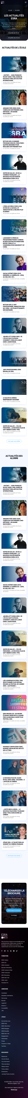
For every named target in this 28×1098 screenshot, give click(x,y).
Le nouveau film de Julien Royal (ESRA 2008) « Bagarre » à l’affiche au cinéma (14, 779)
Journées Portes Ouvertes (8, 1074)
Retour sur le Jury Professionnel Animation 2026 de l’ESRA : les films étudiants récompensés (14, 307)
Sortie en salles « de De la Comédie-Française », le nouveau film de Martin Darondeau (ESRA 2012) (12, 175)
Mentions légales (12, 1083)
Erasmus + (4, 1005)
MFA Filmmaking (5, 975)
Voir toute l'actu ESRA (14, 441)
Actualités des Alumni (14, 37)
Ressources (4, 1056)
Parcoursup (4, 998)
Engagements (4, 1036)
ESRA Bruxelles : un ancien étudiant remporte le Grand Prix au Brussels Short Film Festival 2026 (13, 716)
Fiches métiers (5, 1069)
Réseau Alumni (5, 1066)
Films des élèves (6, 1064)
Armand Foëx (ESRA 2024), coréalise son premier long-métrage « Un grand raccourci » (13, 110)
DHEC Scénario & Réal (6, 970)
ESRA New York (5, 977)
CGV (19, 1083)
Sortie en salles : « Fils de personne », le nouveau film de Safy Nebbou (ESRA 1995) (14, 428)
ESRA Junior (4, 980)
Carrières (3, 1046)
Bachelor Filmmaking (6, 967)
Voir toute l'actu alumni (14, 855)
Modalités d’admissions (7, 995)
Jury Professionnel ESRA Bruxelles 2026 (12, 370)
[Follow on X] (8, 951)
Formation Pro (4, 982)
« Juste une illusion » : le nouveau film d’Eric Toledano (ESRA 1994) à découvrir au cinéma (13, 812)
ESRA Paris (4, 1023)
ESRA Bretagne (5, 1028)
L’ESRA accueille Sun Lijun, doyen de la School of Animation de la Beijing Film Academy (13, 208)
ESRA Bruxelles (5, 1031)
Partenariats (4, 1038)
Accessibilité (4, 1008)
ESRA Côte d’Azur (5, 1026)
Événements (5, 1071)
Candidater (14, 915)
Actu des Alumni (6, 1061)
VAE (2, 1010)
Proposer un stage (5, 1043)
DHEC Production (5, 972)
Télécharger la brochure (14, 910)
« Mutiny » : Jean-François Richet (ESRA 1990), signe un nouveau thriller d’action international (12, 77)
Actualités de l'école (13, 33)
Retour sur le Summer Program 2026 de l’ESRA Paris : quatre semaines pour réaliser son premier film (13, 144)
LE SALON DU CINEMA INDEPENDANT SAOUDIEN (11, 399)
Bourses (3, 1000)
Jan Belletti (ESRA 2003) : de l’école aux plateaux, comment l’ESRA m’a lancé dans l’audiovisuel (12, 339)
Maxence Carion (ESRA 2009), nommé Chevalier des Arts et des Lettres (13, 748)
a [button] (25, 2)
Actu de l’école (5, 1059)
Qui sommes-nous (5, 1021)
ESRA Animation (5, 965)
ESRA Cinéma (4, 960)
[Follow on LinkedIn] (11, 951)
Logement (3, 1003)
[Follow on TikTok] (17, 951)
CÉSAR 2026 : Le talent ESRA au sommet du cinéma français (13, 843)
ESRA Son (3, 962)
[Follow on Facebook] (2, 951)
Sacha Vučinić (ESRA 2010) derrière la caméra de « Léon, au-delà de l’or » (13, 275)
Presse (3, 1041)
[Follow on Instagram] (5, 951)
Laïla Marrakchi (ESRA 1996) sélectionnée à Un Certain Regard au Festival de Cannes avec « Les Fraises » (13, 683)
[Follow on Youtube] (14, 951)
